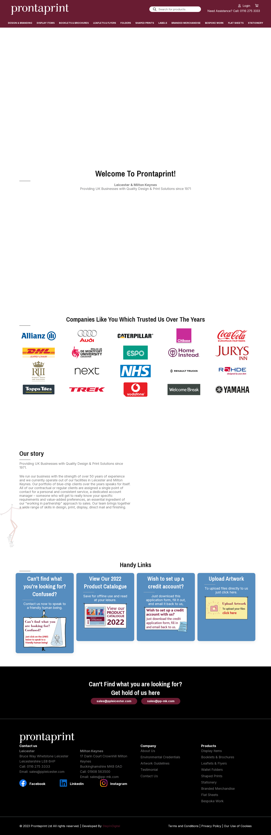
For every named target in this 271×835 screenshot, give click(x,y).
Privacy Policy (211, 826)
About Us (147, 751)
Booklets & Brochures (217, 757)
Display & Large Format (41, 238)
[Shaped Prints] (230, 212)
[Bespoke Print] (183, 270)
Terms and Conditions (183, 826)
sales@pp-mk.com (104, 777)
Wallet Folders (182, 238)
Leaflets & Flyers (88, 238)
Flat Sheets (88, 296)
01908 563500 (99, 772)
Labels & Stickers (41, 296)
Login (246, 6)
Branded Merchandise (135, 296)
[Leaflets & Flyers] (88, 212)
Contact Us (149, 776)
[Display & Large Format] (41, 212)
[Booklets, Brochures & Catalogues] (135, 212)
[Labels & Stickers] (41, 270)
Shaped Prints (230, 238)
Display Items (211, 751)
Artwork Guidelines (154, 763)
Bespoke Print (183, 296)
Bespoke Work (212, 801)
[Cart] (256, 5)
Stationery (229, 296)
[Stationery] (230, 270)
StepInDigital (111, 826)
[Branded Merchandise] (135, 270)
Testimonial (149, 770)
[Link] (40, 9)
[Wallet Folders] (183, 212)
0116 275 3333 (38, 766)
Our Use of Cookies (238, 826)
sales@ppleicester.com (47, 772)
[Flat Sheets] (88, 270)
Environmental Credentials (160, 757)
